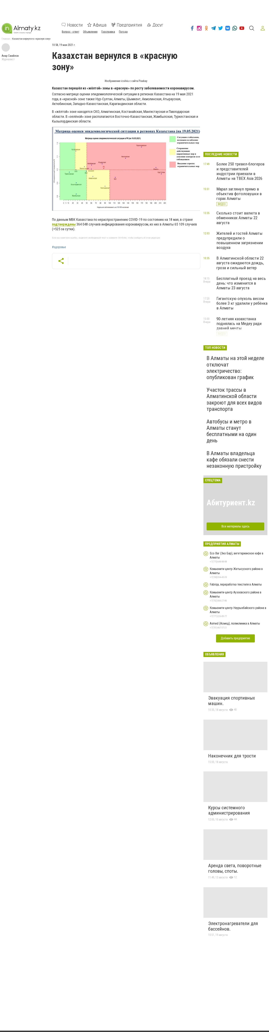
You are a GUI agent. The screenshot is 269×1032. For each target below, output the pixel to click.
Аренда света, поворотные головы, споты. (234, 868)
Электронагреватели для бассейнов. (233, 926)
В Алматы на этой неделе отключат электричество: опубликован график (235, 368)
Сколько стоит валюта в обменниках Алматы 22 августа (238, 218)
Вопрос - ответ (70, 31)
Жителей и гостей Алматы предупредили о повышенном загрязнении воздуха (239, 240)
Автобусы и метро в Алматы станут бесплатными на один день (231, 431)
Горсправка (108, 31)
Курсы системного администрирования (229, 810)
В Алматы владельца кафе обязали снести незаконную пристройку (234, 459)
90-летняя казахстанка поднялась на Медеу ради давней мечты (239, 323)
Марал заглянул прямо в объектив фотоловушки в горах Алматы (239, 194)
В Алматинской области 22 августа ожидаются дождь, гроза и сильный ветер (240, 263)
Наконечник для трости (232, 756)
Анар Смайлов (10, 56)
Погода (123, 31)
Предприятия (129, 25)
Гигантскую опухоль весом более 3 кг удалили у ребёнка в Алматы (241, 303)
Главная (6, 38)
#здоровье (59, 247)
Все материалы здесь (235, 526)
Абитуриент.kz (231, 502)
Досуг (157, 25)
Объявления (90, 31)
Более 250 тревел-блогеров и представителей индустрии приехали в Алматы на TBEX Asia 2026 (240, 171)
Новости (75, 25)
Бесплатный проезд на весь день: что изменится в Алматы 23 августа (241, 283)
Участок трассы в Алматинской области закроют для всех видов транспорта (234, 399)
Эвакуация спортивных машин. (231, 700)
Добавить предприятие (235, 638)
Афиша (100, 25)
